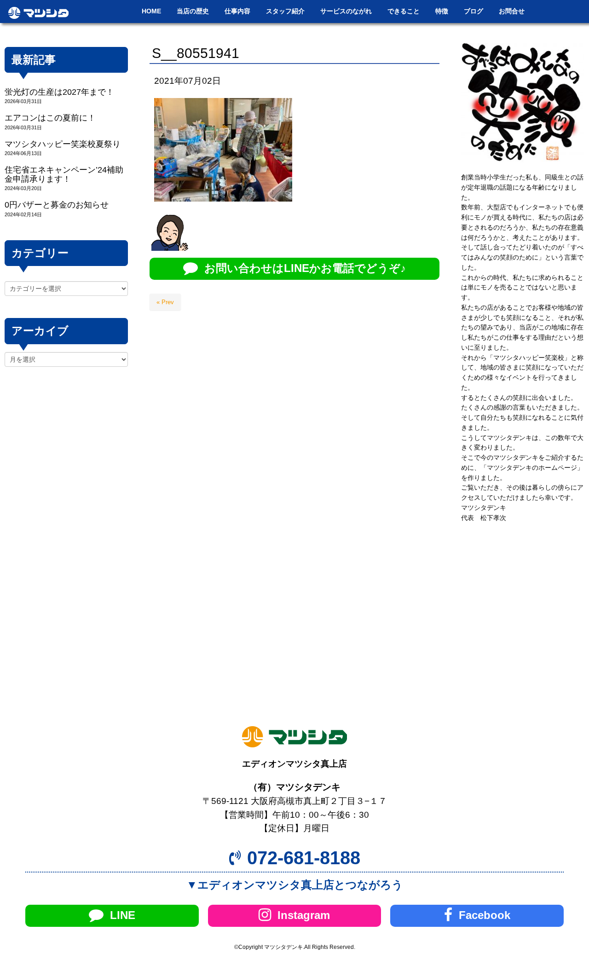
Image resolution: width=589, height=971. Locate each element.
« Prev (165, 302)
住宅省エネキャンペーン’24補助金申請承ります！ (64, 174)
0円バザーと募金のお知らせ (57, 204)
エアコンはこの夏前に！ (50, 117)
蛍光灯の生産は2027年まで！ (59, 92)
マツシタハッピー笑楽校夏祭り (63, 144)
